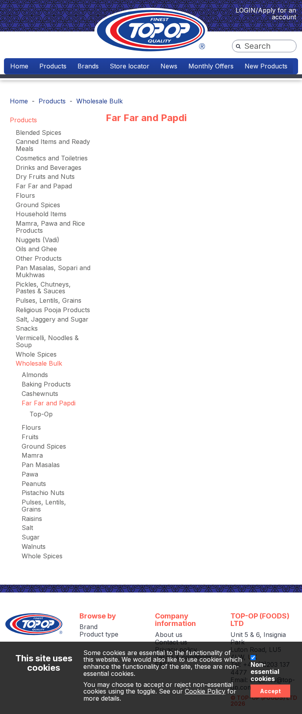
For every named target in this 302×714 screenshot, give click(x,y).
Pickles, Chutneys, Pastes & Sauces (43, 287)
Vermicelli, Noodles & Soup (47, 341)
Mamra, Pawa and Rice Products (50, 226)
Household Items (41, 214)
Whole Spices (36, 354)
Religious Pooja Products (53, 310)
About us (168, 635)
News (168, 66)
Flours (25, 195)
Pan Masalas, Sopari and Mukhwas (53, 271)
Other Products (39, 258)
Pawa (30, 474)
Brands (88, 66)
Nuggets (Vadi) (37, 240)
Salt (27, 528)
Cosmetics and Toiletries (52, 158)
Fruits (30, 437)
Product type (98, 634)
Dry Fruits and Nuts (45, 176)
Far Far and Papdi (49, 403)
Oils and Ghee (36, 249)
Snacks (27, 328)
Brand (88, 627)
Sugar (31, 537)
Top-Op (41, 414)
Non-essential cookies (264, 671)
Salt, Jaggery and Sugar (52, 319)
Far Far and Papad (44, 186)
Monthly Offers (211, 66)
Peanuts (34, 484)
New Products (266, 66)
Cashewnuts (40, 393)
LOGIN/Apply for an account (266, 13)
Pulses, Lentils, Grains (48, 300)
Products (52, 66)
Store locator (129, 66)
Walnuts (34, 546)
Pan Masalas (41, 465)
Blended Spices (38, 132)
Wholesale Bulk (99, 101)
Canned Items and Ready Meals (53, 145)
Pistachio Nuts (43, 493)
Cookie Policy (205, 691)
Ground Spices (38, 205)
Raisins (32, 519)
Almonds (35, 375)
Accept (270, 691)
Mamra (32, 455)
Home (19, 66)
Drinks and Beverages (48, 167)
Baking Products (46, 384)
